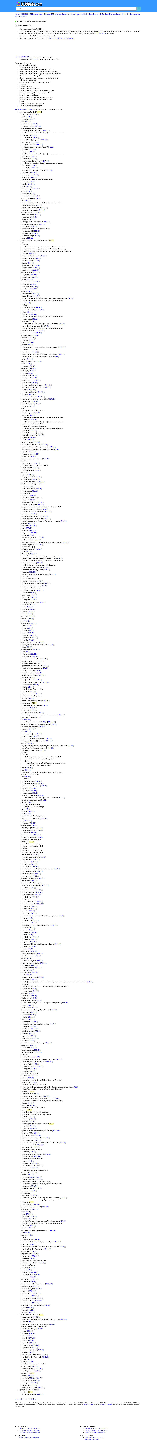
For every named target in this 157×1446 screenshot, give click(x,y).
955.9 (61, 324)
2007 (35, 1432)
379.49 (27, 720)
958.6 (53, 724)
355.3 (44, 207)
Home (17, 14)
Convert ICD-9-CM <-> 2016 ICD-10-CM (96, 1430)
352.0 (34, 972)
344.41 (38, 307)
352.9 (63, 521)
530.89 (32, 572)
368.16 (38, 1289)
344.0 (48, 1043)
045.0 (52, 447)
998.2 (65, 542)
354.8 (31, 930)
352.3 (33, 623)
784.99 (31, 530)
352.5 (37, 670)
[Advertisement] (56, 47)
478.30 (50, 645)
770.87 (39, 1066)
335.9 (41, 537)
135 (32, 1267)
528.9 (28, 975)
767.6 (37, 126)
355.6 (33, 998)
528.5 (26, 809)
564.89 (39, 545)
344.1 (33, 430)
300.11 (33, 275)
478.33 (37, 1293)
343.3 (33, 158)
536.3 (30, 1175)
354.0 (38, 205)
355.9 (43, 256)
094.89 (32, 135)
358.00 (35, 335)
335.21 (30, 184)
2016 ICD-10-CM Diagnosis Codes (94, 1429)
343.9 (50, 147)
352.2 (36, 196)
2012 (61, 38)
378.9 (28, 958)
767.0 (29, 373)
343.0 (31, 152)
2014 (69, 38)
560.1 (51, 399)
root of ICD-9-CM (88, 1404)
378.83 (33, 514)
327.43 (41, 727)
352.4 (35, 270)
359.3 (29, 607)
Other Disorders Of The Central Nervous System (108, 14)
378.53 (38, 890)
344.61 (47, 385)
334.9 (32, 338)
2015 (72, 38)
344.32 (40, 783)
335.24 (29, 768)
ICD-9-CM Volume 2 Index (23, 109)
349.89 (40, 661)
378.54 (36, 260)
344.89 (45, 131)
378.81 (44, 509)
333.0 (41, 210)
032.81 (42, 722)
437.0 (45, 326)
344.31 (38, 781)
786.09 (48, 1061)
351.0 (28, 117)
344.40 (27, 303)
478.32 (34, 1303)
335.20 (35, 114)
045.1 (62, 347)
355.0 (33, 1082)
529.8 (29, 1235)
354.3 (37, 215)
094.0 (32, 1126)
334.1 (31, 611)
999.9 (39, 901)
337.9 (63, 1198)
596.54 (34, 382)
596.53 (37, 380)
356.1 (41, 482)
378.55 (39, 590)
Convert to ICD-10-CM (22, 57)
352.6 (31, 182)
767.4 (33, 378)
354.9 (36, 268)
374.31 (43, 800)
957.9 (57, 944)
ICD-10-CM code (100, 33)
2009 (50, 38)
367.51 (35, 272)
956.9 (61, 798)
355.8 (36, 265)
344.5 (30, 802)
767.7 (27, 121)
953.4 (28, 528)
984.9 (27, 201)
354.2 (36, 236)
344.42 (40, 310)
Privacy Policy (28, 1437)
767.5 (31, 119)
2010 (54, 38)
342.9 (33, 420)
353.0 (34, 124)
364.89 (35, 866)
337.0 (38, 477)
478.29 (29, 614)
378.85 (38, 549)
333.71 (32, 149)
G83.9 (35, 59)
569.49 (35, 296)
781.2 (26, 621)
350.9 (32, 946)
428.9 (45, 459)
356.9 (29, 345)
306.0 (34, 319)
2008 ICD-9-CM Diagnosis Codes (32, 14)
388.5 (34, 277)
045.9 (52, 574)
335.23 (35, 142)
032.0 (33, 1216)
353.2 (30, 475)
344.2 (29, 312)
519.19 (29, 440)
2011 (58, 38)
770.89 (32, 823)
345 (32, 1399)
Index (24, 1429)
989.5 (31, 1228)
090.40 (31, 635)
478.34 (34, 1296)
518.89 (27, 821)
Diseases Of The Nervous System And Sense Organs (65, 14)
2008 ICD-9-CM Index (106, 1404)
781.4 (32, 321)
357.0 (41, 330)
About (21, 1437)
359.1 (39, 871)
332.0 (46, 222)
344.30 (27, 777)
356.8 (36, 231)
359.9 (35, 855)
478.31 (38, 1300)
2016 (86, 1437)
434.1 (59, 558)
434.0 (62, 1221)
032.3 (42, 750)
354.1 (33, 825)
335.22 (44, 140)
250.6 (31, 1177)
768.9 (33, 1069)
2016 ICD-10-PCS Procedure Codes (95, 1432)
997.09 (40, 904)
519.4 (37, 540)
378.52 (31, 888)
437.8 (45, 161)
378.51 (33, 864)
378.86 (32, 708)
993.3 (28, 186)
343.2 (34, 168)
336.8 (32, 1152)
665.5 (47, 387)
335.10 (34, 1163)
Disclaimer (36, 1437)
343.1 (33, 156)
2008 (28, 1432)
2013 (65, 38)
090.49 (35, 137)
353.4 (28, 647)
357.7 (27, 731)
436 (70, 298)
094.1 (31, 340)
